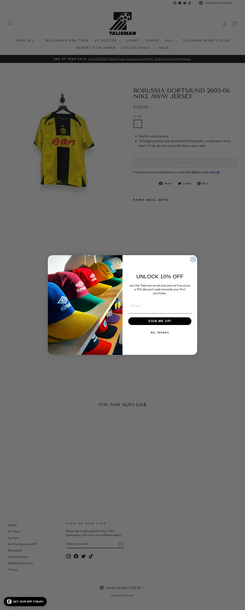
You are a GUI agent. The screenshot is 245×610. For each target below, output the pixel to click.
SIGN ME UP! (160, 321)
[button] (25, 601)
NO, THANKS (160, 332)
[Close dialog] (193, 259)
